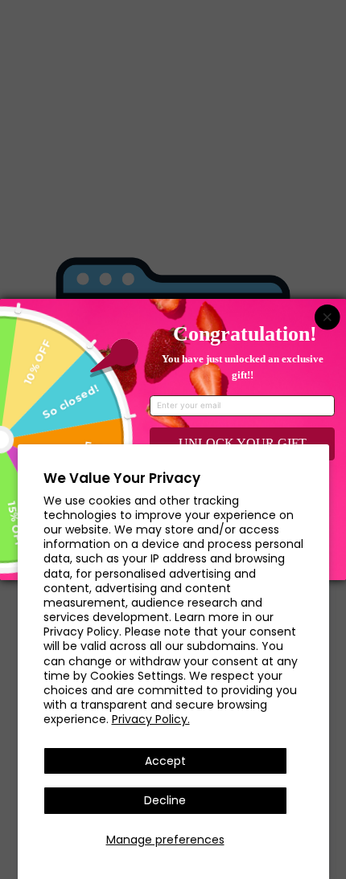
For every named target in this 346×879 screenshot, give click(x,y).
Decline (165, 800)
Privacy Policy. (151, 719)
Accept (165, 761)
